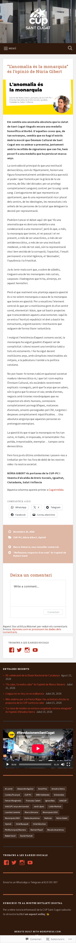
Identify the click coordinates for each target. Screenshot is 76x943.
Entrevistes (59, 794)
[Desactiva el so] (63, 764)
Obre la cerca (69, 48)
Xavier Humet (26, 835)
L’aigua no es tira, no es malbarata (24, 693)
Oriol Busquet (22, 824)
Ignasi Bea (50, 800)
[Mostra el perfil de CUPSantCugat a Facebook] (11, 650)
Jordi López (39, 806)
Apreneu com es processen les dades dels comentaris (32, 630)
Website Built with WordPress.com (37, 931)
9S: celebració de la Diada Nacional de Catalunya (32, 675)
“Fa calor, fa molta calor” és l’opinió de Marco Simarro (35, 684)
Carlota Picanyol (12, 794)
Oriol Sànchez (39, 824)
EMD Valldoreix (42, 794)
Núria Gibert (30, 537)
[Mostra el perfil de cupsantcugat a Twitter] (19, 650)
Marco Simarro (31, 812)
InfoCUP (62, 800)
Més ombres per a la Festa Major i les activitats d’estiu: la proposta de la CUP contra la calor (37, 701)
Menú (12, 48)
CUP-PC (17, 537)
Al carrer (9, 788)
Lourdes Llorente (12, 812)
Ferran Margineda (13, 800)
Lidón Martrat (55, 806)
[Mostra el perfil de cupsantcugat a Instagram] (27, 650)
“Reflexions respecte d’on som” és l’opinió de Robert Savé (39, 554)
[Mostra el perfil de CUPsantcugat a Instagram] (22, 862)
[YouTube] (35, 650)
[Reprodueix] (7, 764)
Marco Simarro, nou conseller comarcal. (36, 547)
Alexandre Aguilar (25, 788)
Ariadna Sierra (58, 788)
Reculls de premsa (55, 829)
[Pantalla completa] (68, 764)
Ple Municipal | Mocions (15, 829)
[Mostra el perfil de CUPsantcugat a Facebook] (6, 862)
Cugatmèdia (56, 489)
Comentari (53, 612)
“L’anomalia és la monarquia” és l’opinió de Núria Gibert (37, 69)
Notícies (48, 818)
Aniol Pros (42, 788)
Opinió (42, 537)
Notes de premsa (32, 818)
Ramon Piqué (37, 829)
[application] (38, 748)
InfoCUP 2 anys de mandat (17, 806)
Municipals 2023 (12, 818)
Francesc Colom (33, 800)
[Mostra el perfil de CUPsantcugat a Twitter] (14, 862)
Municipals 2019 (50, 812)
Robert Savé (10, 835)
